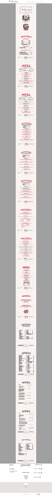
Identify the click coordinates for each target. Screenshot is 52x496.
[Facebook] (39, 468)
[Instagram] (41, 468)
